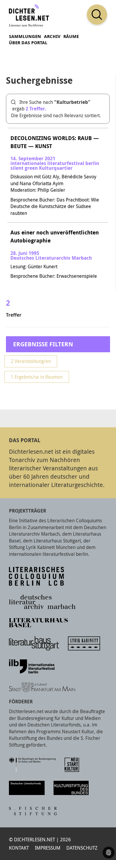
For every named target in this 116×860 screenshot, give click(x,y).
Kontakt (19, 848)
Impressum (47, 848)
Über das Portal (28, 42)
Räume (71, 36)
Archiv (52, 36)
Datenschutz (82, 848)
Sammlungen (25, 36)
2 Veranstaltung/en (31, 361)
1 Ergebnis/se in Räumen (37, 377)
